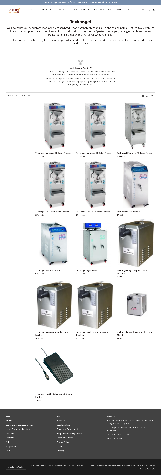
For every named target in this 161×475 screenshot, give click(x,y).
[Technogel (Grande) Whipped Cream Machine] (136, 305)
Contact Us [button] (111, 416)
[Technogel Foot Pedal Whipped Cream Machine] (54, 367)
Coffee (9, 442)
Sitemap (60, 450)
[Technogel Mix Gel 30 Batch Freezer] (54, 184)
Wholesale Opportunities (68, 429)
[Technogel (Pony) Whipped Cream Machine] (54, 305)
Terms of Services (65, 437)
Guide (9, 450)
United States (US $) (15, 467)
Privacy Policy (63, 442)
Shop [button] (8, 416)
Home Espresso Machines (18, 429)
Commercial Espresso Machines (20, 424)
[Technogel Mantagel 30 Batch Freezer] (54, 125)
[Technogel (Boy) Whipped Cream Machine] (136, 243)
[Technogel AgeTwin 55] (95, 243)
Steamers (10, 437)
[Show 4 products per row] (152, 96)
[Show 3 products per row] (147, 96)
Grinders (10, 433)
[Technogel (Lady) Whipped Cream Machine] (95, 305)
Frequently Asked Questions (70, 433)
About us (61, 420)
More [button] (58, 416)
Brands (9, 420)
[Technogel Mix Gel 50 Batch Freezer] (95, 184)
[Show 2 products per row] (143, 96)
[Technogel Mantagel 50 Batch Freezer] (95, 125)
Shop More (11, 446)
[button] (31, 10)
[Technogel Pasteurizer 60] (136, 184)
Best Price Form (64, 424)
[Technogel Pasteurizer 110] (54, 243)
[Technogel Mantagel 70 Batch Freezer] (136, 125)
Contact (60, 446)
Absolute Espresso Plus (41, 465)
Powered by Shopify (147, 469)
